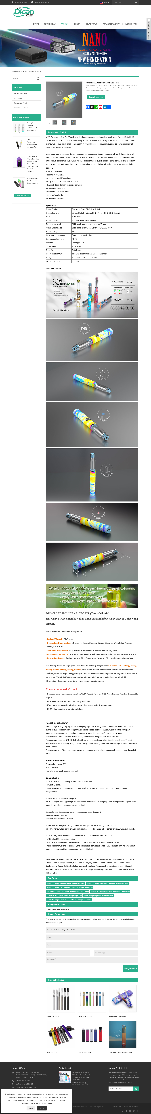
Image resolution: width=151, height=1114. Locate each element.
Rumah (36, 24)
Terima (41, 1108)
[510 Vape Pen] (61, 1034)
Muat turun (91, 24)
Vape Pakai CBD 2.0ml (117, 1016)
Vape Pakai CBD (53, 1016)
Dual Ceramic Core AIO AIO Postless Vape (32, 180)
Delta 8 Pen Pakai (85, 1016)
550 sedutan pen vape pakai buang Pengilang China (68, 891)
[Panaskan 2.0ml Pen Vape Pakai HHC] (55, 122)
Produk (64, 24)
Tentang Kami (50, 24)
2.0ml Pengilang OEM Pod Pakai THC (98, 896)
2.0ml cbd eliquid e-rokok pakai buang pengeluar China (69, 900)
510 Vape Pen (52, 1052)
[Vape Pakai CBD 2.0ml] (122, 998)
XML (126, 1106)
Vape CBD (27, 71)
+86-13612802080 (24, 1081)
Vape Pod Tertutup (21, 108)
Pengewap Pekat (20, 103)
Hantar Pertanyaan (111, 24)
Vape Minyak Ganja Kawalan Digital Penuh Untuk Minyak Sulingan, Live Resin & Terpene (33, 163)
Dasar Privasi (46, 1103)
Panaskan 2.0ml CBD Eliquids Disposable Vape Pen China (70, 887)
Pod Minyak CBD (84, 1052)
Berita (77, 24)
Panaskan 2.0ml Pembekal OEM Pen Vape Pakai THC (107, 883)
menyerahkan (130, 969)
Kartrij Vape (51, 909)
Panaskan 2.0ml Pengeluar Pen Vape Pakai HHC (66, 883)
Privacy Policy (134, 1106)
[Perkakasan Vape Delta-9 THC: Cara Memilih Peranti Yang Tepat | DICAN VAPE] (65, 1077)
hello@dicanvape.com (41, 2)
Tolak (31, 1108)
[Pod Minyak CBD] (91, 1034)
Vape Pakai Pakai (20, 93)
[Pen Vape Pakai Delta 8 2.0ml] (122, 1034)
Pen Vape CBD (37, 71)
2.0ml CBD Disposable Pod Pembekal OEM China (110, 891)
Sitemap (115, 1106)
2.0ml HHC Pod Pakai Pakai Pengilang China (64, 896)
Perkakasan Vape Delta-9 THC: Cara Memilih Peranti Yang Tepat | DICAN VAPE (81, 1075)
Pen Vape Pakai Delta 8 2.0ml (120, 1052)
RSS (121, 1106)
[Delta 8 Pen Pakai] (91, 998)
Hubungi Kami (131, 24)
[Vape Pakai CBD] (61, 998)
